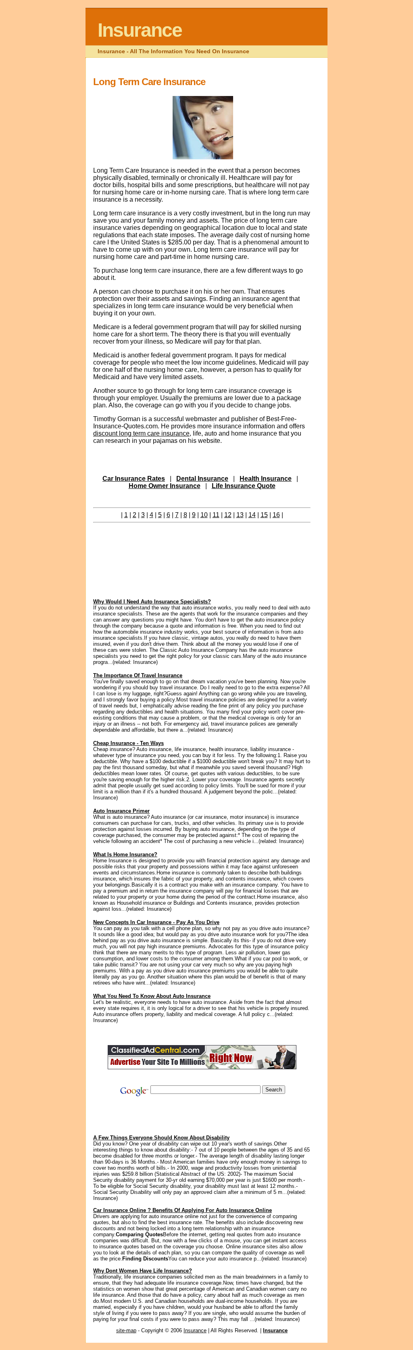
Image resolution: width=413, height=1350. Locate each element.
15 (264, 514)
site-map (126, 1330)
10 (204, 514)
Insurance (140, 30)
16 (276, 514)
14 (252, 514)
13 (240, 514)
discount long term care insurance (141, 433)
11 (216, 514)
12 (228, 514)
